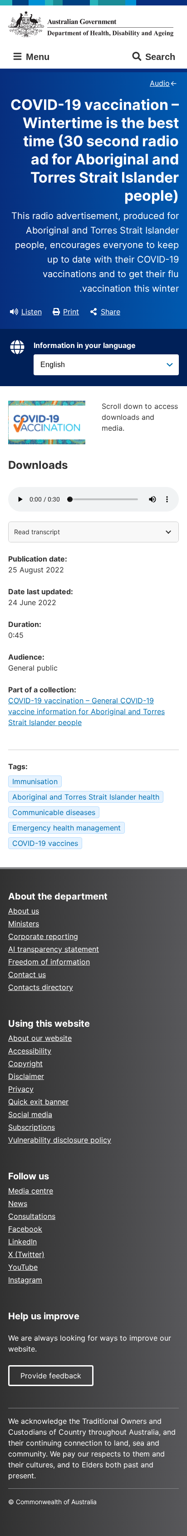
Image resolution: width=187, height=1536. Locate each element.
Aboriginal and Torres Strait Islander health (85, 796)
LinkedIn (22, 1241)
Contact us (27, 974)
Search (160, 57)
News (17, 1203)
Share (110, 311)
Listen (31, 311)
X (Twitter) (26, 1254)
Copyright (25, 1063)
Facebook (25, 1228)
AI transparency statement (53, 949)
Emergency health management (66, 827)
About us (23, 910)
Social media (30, 1114)
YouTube (23, 1267)
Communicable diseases (53, 812)
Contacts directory (40, 987)
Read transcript (37, 532)
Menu (36, 57)
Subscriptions (31, 1127)
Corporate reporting (43, 936)
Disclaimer (26, 1076)
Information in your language (85, 345)
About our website (40, 1038)
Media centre (30, 1190)
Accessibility (29, 1050)
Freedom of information (49, 961)
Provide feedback (50, 1375)
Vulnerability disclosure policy (59, 1139)
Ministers (23, 923)
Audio (160, 83)
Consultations (31, 1216)
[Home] (93, 24)
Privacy (21, 1089)
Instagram (25, 1279)
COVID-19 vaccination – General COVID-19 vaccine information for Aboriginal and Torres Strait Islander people (86, 711)
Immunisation (35, 781)
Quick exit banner (38, 1101)
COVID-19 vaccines (45, 843)
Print (71, 311)
